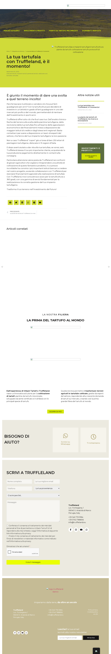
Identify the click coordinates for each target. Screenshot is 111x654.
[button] (10, 202)
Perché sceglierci (12, 31)
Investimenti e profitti (34, 31)
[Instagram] (76, 530)
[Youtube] (81, 530)
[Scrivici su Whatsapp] (65, 435)
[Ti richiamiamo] (93, 437)
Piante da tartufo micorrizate (63, 31)
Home (8, 51)
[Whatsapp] (86, 530)
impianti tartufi (22, 73)
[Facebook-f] (71, 530)
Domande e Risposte (91, 31)
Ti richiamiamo (93, 443)
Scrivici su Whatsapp (65, 443)
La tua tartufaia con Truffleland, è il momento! (88, 106)
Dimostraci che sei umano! (18, 546)
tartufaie (15, 75)
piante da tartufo (32, 73)
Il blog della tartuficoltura (18, 51)
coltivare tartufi (11, 73)
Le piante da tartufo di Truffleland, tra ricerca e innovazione (88, 119)
